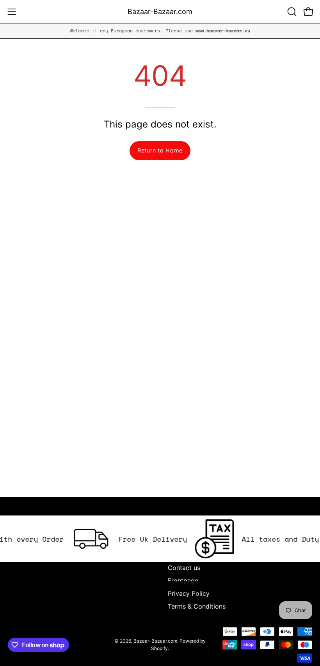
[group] (160, 30)
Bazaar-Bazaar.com (160, 11)
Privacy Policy (189, 593)
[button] (291, 11)
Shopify (159, 648)
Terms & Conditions (197, 606)
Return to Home (160, 150)
